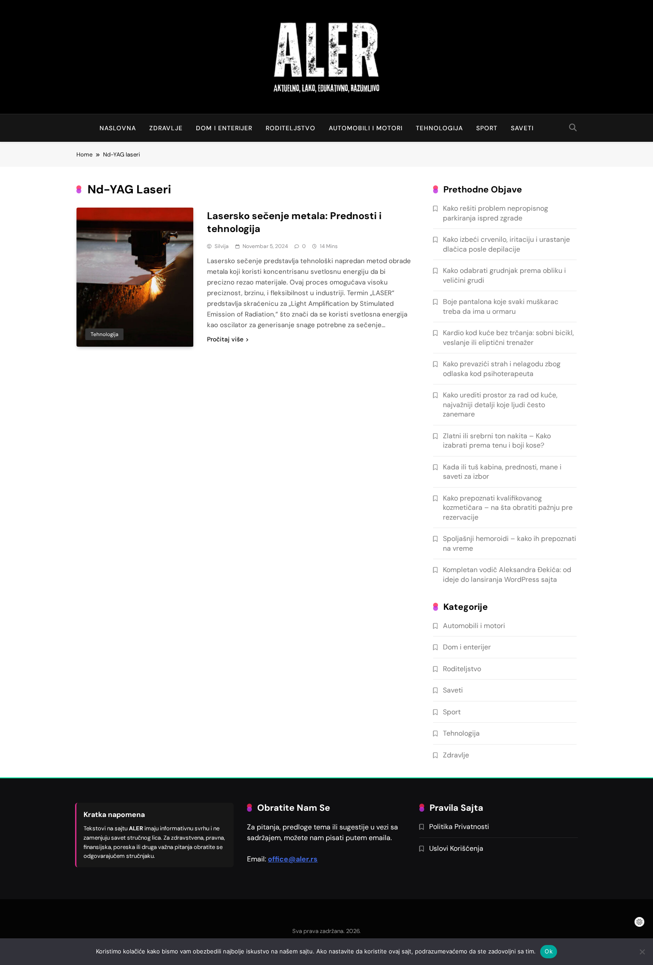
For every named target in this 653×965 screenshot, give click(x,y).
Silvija (222, 246)
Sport (487, 128)
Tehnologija (439, 128)
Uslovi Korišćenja (456, 848)
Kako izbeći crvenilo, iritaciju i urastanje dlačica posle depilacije (506, 244)
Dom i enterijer (224, 128)
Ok (549, 951)
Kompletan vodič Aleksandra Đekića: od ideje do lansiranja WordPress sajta (507, 574)
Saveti (522, 128)
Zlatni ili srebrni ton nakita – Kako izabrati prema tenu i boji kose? (497, 440)
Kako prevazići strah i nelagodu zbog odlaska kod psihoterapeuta (502, 368)
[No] (641, 951)
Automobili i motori (365, 128)
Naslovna (118, 128)
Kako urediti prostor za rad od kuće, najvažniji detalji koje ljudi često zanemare (500, 404)
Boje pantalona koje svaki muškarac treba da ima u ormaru (500, 306)
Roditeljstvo (290, 128)
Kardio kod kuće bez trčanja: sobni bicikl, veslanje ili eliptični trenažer (508, 337)
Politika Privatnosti (459, 826)
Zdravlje (166, 128)
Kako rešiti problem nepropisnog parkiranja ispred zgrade (495, 213)
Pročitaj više (225, 339)
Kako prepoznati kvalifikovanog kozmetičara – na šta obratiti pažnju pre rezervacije (508, 507)
